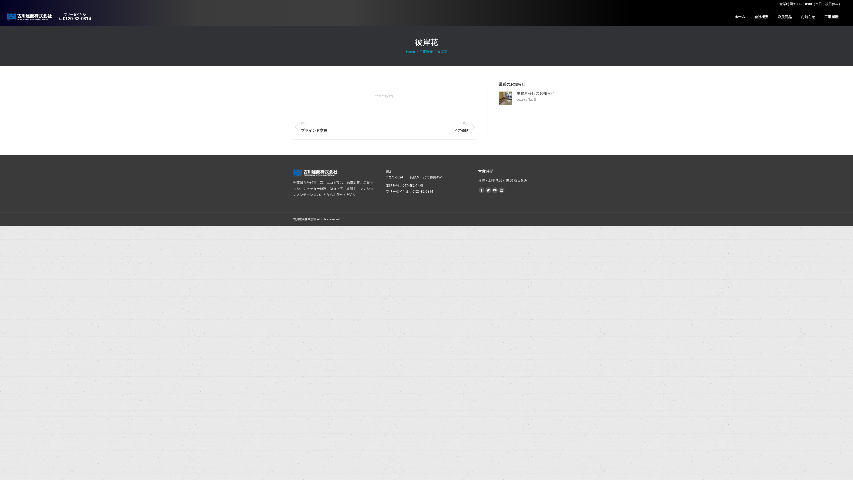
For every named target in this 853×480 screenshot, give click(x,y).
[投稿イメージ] (505, 98)
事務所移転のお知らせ (535, 93)
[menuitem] (740, 17)
